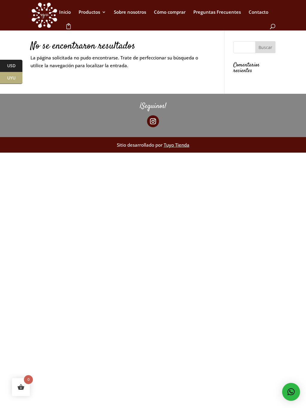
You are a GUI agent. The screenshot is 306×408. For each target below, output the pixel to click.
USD (14, 66)
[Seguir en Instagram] (153, 121)
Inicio (65, 12)
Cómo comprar (170, 12)
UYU (14, 78)
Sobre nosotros (130, 12)
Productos (89, 12)
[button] (291, 392)
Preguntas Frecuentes (217, 12)
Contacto (258, 12)
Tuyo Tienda (176, 145)
